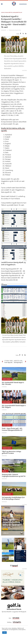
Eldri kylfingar (4, 12)
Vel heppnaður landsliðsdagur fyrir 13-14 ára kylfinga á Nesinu (13, 498)
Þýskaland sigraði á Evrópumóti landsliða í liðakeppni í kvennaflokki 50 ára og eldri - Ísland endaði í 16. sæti (13, 21)
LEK (21, 12)
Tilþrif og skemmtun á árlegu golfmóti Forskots (11, 452)
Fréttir (10, 12)
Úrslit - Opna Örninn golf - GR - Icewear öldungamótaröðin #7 (12, 429)
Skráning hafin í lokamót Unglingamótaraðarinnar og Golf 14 (13, 475)
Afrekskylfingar (7, 448)
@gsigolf (15, 565)
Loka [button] (4, 632)
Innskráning (23, 4)
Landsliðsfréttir (16, 12)
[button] (8, 544)
